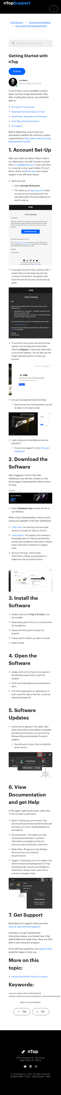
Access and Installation (40, 22)
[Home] (17, 3)
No (43, 1011)
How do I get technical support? (24, 927)
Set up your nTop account (23, 107)
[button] (53, 9)
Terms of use (38, 1076)
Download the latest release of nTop (28, 111)
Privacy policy (17, 1076)
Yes (24, 1011)
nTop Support (16, 22)
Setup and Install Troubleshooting (31, 25)
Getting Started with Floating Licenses (29, 976)
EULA (27, 1076)
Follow (17, 71)
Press (47, 1076)
